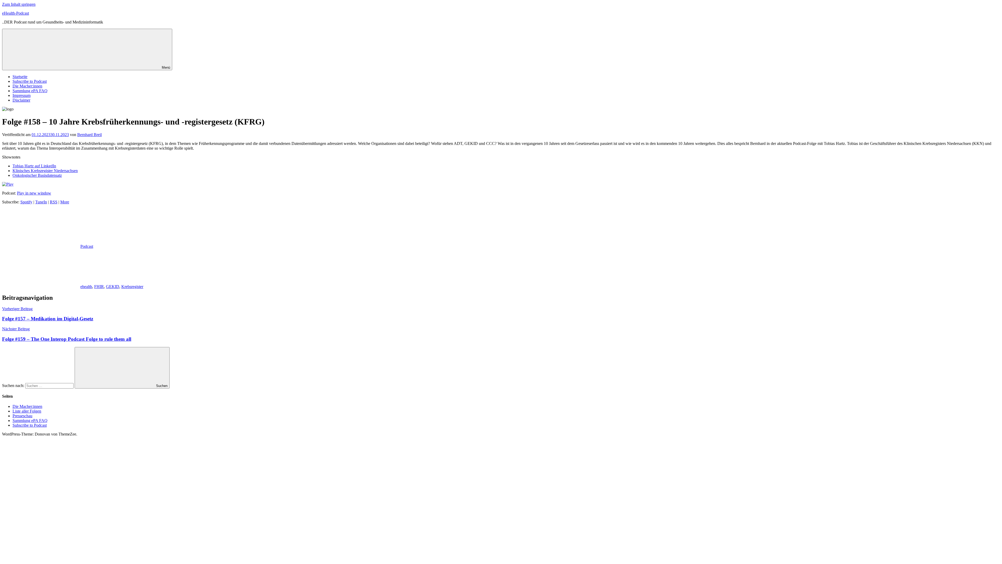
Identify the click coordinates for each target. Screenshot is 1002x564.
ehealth (86, 286)
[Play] (8, 184)
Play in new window (34, 193)
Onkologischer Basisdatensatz (37, 175)
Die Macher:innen (27, 86)
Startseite (20, 76)
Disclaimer (21, 100)
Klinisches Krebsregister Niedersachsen (45, 170)
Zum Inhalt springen (18, 4)
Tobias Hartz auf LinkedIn (34, 166)
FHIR (99, 286)
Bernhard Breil (89, 134)
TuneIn (41, 202)
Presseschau (22, 416)
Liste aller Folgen (27, 411)
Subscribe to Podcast (30, 81)
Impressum (22, 95)
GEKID (112, 286)
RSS (53, 202)
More (64, 202)
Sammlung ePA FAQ (30, 91)
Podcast (86, 246)
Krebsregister (132, 286)
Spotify (26, 202)
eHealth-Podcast (15, 13)
